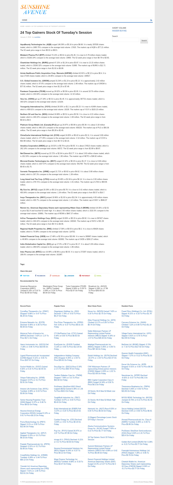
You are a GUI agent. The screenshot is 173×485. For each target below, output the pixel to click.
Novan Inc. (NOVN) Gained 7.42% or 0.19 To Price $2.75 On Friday (102, 312)
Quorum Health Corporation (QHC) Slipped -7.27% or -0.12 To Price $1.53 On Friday (137, 355)
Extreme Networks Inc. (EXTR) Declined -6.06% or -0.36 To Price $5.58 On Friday (33, 324)
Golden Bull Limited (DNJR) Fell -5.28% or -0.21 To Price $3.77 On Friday (137, 443)
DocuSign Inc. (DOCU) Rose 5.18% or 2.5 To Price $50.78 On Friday (68, 368)
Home (22, 26)
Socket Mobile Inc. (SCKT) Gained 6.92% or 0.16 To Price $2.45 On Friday (33, 369)
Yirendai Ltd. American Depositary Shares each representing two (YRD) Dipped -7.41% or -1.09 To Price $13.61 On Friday (34, 469)
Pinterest (86, 276)
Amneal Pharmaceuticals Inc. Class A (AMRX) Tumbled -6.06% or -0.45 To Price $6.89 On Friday (136, 422)
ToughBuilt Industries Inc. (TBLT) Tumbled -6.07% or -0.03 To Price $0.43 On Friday (67, 400)
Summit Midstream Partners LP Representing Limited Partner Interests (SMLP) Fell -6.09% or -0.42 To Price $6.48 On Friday (102, 449)
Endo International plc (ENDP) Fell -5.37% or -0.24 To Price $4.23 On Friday (67, 411)
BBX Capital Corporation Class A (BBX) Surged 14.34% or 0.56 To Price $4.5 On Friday (101, 382)
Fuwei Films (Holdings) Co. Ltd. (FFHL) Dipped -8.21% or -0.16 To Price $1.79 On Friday (137, 313)
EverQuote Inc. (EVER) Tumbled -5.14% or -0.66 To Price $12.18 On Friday (68, 346)
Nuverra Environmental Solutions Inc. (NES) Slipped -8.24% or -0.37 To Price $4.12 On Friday (68, 450)
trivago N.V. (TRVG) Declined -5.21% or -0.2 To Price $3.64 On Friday (68, 441)
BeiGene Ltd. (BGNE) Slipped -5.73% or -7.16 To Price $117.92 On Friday (136, 345)
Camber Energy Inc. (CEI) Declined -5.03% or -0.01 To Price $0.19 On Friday (68, 422)
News (28, 26)
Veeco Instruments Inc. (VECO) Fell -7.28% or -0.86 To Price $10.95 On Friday (34, 346)
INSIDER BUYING (119, 31)
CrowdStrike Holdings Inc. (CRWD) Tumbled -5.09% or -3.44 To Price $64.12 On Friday (33, 457)
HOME (24, 20)
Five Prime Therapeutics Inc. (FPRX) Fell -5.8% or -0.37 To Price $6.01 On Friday (68, 324)
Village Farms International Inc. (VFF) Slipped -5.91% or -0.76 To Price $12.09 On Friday (136, 335)
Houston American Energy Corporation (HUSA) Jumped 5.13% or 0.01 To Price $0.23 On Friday (35, 413)
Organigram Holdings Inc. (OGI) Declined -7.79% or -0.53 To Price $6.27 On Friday (67, 313)
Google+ (56, 276)
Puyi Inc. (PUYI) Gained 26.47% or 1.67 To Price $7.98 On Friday (67, 432)
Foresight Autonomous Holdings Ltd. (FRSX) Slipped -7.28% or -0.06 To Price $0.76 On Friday (136, 453)
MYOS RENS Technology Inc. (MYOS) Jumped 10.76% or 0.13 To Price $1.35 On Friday (137, 400)
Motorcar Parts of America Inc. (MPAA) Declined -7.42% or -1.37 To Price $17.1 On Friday (34, 335)
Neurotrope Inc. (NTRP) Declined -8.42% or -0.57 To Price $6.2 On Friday (134, 377)
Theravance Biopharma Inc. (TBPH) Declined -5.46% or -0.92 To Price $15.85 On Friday (136, 388)
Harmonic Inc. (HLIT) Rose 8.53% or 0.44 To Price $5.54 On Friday (102, 410)
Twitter (26, 276)
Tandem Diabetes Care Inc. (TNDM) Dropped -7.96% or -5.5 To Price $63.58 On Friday (68, 377)
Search (115, 36)
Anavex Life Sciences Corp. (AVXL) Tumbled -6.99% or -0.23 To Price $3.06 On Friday (34, 391)
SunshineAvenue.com (32, 482)
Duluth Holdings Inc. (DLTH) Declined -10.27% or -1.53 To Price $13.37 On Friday (102, 358)
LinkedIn (70, 276)
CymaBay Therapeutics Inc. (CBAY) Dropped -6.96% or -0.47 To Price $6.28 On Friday (34, 313)
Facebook (41, 276)
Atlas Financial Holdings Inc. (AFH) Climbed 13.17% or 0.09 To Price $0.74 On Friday (101, 322)
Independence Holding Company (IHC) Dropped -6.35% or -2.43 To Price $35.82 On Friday (67, 358)
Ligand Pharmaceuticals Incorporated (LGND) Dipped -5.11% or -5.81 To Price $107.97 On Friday (34, 358)
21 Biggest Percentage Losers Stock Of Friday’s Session (102, 418)
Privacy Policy (148, 482)
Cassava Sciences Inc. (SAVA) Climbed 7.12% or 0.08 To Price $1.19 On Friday (136, 324)
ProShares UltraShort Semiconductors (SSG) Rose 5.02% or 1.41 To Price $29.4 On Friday (137, 433)
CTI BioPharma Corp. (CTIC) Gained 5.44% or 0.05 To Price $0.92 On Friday (68, 335)
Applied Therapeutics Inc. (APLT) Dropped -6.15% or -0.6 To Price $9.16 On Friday (33, 435)
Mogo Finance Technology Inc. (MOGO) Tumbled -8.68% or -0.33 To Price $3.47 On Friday (68, 461)
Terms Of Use (138, 482)
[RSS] (151, 20)
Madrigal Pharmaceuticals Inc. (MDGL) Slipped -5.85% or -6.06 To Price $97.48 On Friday (101, 346)
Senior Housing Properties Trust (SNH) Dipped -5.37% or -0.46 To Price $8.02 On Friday (33, 402)
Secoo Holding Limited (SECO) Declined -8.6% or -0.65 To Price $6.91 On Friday (137, 411)
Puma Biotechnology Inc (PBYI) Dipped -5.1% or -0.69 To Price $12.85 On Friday (32, 424)
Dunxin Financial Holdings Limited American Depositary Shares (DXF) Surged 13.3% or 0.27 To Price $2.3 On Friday (102, 462)
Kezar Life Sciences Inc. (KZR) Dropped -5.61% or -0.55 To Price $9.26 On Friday (137, 366)
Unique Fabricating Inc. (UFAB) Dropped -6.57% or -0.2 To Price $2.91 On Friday (32, 380)
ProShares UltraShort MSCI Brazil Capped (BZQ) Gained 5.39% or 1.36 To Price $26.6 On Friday (68, 388)
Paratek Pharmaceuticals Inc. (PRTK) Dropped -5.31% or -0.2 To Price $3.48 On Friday (35, 446)
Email (99, 276)
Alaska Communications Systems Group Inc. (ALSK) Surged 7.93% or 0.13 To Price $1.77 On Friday (102, 428)
